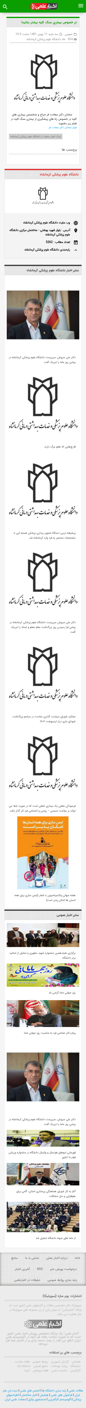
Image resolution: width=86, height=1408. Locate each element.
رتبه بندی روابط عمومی (62, 1280)
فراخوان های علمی (61, 1395)
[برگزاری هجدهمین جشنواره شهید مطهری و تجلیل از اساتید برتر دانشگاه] (43, 946)
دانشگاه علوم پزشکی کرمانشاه (44, 39)
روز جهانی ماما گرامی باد (62, 992)
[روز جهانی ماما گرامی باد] (43, 986)
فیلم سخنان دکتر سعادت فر (63, 127)
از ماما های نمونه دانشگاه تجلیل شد (56, 1238)
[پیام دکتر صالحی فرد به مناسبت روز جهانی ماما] (43, 1026)
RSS (40, 1269)
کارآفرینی (75, 1370)
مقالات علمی (75, 1390)
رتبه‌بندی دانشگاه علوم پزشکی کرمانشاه (47, 249)
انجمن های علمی (29, 1390)
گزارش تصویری (59, 1361)
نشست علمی (59, 1370)
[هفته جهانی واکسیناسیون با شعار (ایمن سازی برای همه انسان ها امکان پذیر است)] (43, 888)
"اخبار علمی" (71, 1333)
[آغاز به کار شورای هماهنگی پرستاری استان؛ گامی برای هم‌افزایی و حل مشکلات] (43, 1184)
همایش (76, 1361)
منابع (14, 1258)
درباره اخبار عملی (56, 1258)
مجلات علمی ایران (15, 1399)
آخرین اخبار (22, 1269)
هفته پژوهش (40, 1370)
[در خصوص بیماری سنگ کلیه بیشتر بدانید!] (43, 79)
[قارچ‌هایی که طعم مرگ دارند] (43, 440)
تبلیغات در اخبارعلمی (27, 1280)
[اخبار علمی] (43, 6)
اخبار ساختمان (28, 1395)
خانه (77, 1258)
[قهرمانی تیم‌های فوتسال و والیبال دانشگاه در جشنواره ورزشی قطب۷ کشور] (43, 1145)
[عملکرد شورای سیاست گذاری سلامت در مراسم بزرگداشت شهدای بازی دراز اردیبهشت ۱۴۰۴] (43, 709)
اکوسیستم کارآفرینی (59, 1399)
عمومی (69, 34)
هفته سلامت (22, 1361)
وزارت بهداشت (59, 1366)
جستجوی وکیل (36, 1399)
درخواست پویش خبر (63, 1269)
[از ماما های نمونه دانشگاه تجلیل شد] (43, 1231)
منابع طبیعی (40, 1366)
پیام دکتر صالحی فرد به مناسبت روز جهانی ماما (50, 1033)
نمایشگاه (75, 1366)
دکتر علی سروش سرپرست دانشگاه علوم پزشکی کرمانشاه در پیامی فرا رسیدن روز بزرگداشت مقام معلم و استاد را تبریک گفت (43, 627)
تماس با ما (32, 1258)
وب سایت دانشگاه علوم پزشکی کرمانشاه (46, 222)
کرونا (27, 1370)
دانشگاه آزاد (24, 1366)
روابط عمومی (40, 1361)
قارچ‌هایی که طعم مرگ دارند (60, 447)
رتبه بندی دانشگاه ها (53, 1390)
